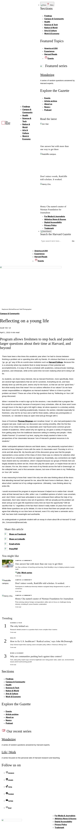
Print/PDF (13, 549)
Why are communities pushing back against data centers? (36, 656)
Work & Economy (17, 653)
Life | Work (9, 752)
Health (13, 638)
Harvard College (56, 362)
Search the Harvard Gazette (55, 234)
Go (73, 241)
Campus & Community (10, 314)
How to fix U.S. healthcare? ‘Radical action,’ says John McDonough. (41, 641)
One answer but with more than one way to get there (39, 564)
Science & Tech (16, 622)
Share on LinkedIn (17, 539)
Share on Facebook (17, 534)
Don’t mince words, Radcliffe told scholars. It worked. (40, 583)
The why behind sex (19, 626)
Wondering (47, 74)
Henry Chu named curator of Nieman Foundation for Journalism (53, 209)
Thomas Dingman (25, 421)
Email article (14, 544)
